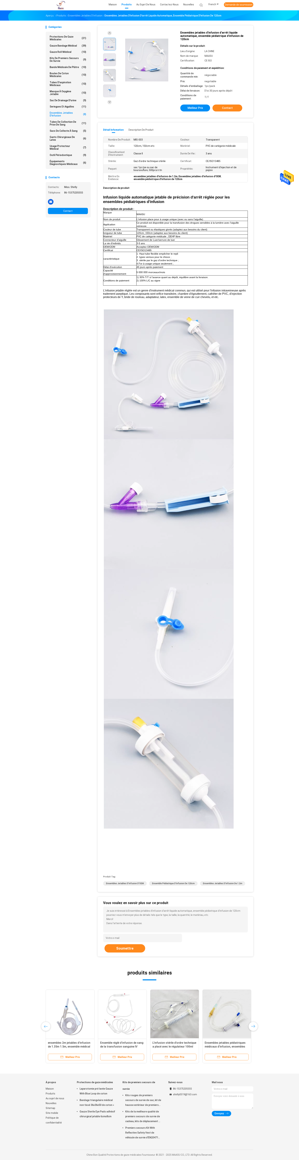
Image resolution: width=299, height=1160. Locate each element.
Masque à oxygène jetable (68, 93)
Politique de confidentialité (54, 1120)
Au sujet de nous (55, 1098)
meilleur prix (195, 108)
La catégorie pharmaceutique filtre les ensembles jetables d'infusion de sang (174, 1046)
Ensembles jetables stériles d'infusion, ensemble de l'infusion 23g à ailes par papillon (121, 1046)
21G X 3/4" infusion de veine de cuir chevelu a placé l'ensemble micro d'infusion (67, 1046)
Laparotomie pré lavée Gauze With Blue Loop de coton (96, 1091)
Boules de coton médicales (68, 75)
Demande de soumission (238, 4)
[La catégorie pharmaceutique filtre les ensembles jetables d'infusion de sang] (174, 1014)
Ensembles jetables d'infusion (68, 114)
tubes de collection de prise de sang (68, 123)
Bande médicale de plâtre (68, 67)
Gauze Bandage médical (68, 45)
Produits (50, 1093)
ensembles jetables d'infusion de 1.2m (222, 883)
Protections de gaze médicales (68, 38)
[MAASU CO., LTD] (61, 5)
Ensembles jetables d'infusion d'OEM (125, 883)
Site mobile (52, 1113)
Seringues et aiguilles (68, 106)
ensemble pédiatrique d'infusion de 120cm (173, 883)
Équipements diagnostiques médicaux (68, 162)
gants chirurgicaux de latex (68, 138)
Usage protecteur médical (68, 147)
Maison (50, 1088)
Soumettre (124, 948)
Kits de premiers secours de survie (68, 59)
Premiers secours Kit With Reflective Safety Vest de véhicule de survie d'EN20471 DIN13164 (141, 1133)
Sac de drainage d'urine (68, 100)
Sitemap (50, 1108)
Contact (68, 211)
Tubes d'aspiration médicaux (68, 84)
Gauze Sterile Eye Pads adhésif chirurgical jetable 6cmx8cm (97, 1114)
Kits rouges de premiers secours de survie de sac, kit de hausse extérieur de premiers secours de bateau (143, 1100)
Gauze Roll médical (68, 52)
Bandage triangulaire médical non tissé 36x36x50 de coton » (97, 1102)
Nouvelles (51, 1103)
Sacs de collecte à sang (68, 130)
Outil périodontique (68, 155)
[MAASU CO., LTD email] (50, 201)
